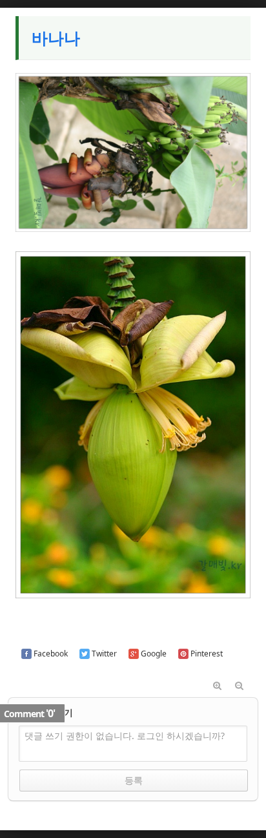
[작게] (240, 686)
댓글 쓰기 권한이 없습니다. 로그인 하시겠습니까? (125, 735)
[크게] (218, 686)
